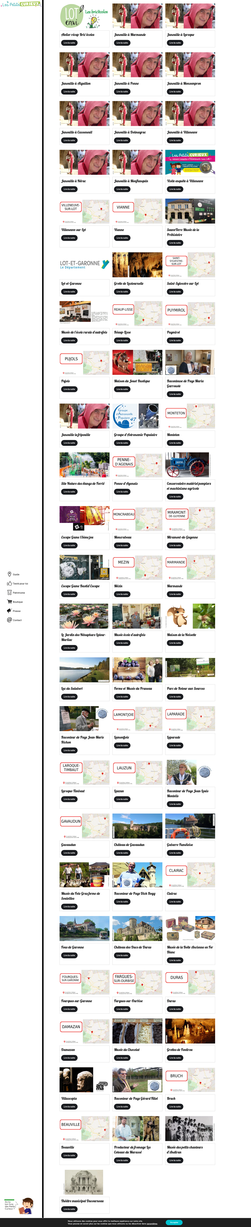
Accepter (174, 1222)
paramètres (152, 1223)
